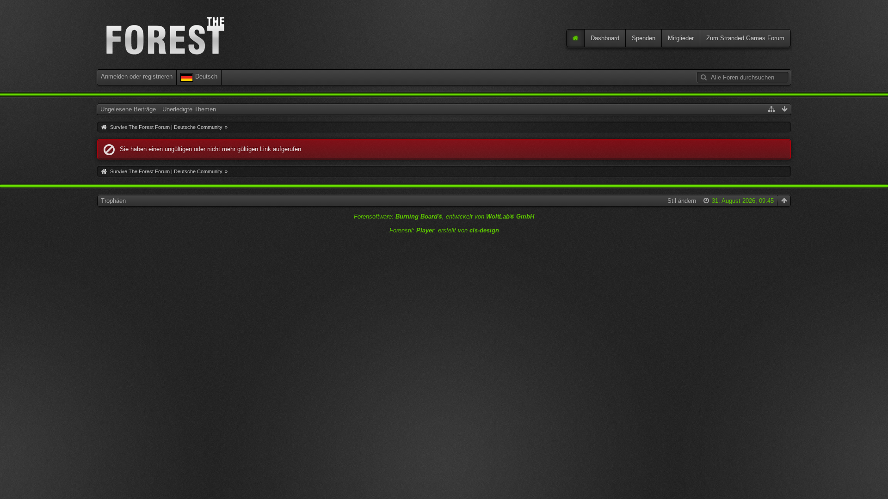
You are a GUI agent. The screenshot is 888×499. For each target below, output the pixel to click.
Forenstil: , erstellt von (444, 230)
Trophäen (113, 200)
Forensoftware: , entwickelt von (444, 216)
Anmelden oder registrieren (137, 76)
